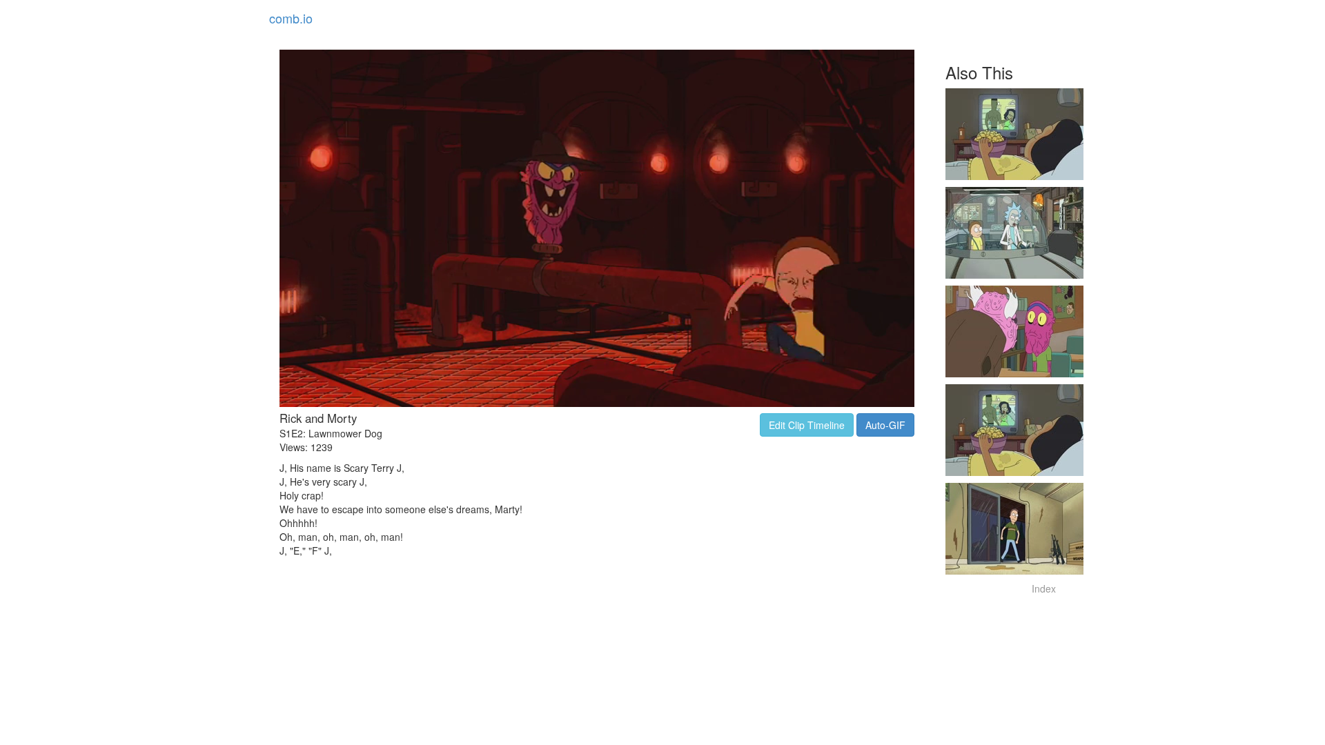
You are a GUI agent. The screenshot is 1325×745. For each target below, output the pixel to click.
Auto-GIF (885, 425)
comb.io (291, 18)
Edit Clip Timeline (807, 425)
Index (1044, 588)
